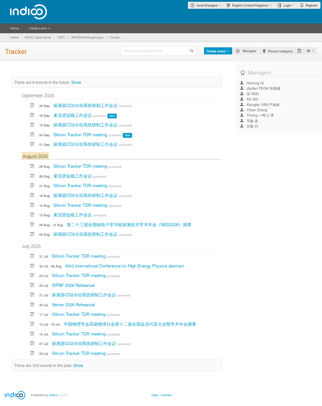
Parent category (280, 51)
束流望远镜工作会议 (73, 115)
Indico (53, 395)
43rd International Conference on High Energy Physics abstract (124, 265)
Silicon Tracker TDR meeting (80, 134)
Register (312, 5)
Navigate (249, 50)
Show (76, 82)
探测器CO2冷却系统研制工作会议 (86, 105)
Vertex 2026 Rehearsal (73, 304)
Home (14, 28)
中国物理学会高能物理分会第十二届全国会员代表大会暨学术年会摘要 (130, 324)
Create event (38, 28)
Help (154, 395)
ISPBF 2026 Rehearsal (73, 285)
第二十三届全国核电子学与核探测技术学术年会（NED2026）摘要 (129, 224)
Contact (166, 395)
